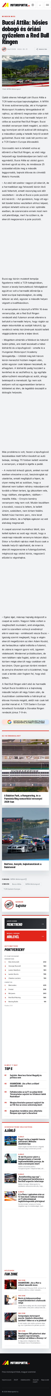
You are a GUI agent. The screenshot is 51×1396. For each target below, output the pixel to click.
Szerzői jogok (36, 1381)
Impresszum (6, 1380)
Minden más (8, 16)
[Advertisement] (25, 1034)
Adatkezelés (25, 1380)
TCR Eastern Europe (12, 889)
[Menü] (47, 5)
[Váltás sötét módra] (33, 5)
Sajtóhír (11, 49)
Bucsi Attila (16, 884)
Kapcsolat (45, 1380)
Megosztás (43, 49)
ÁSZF (16, 1380)
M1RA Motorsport (33, 884)
